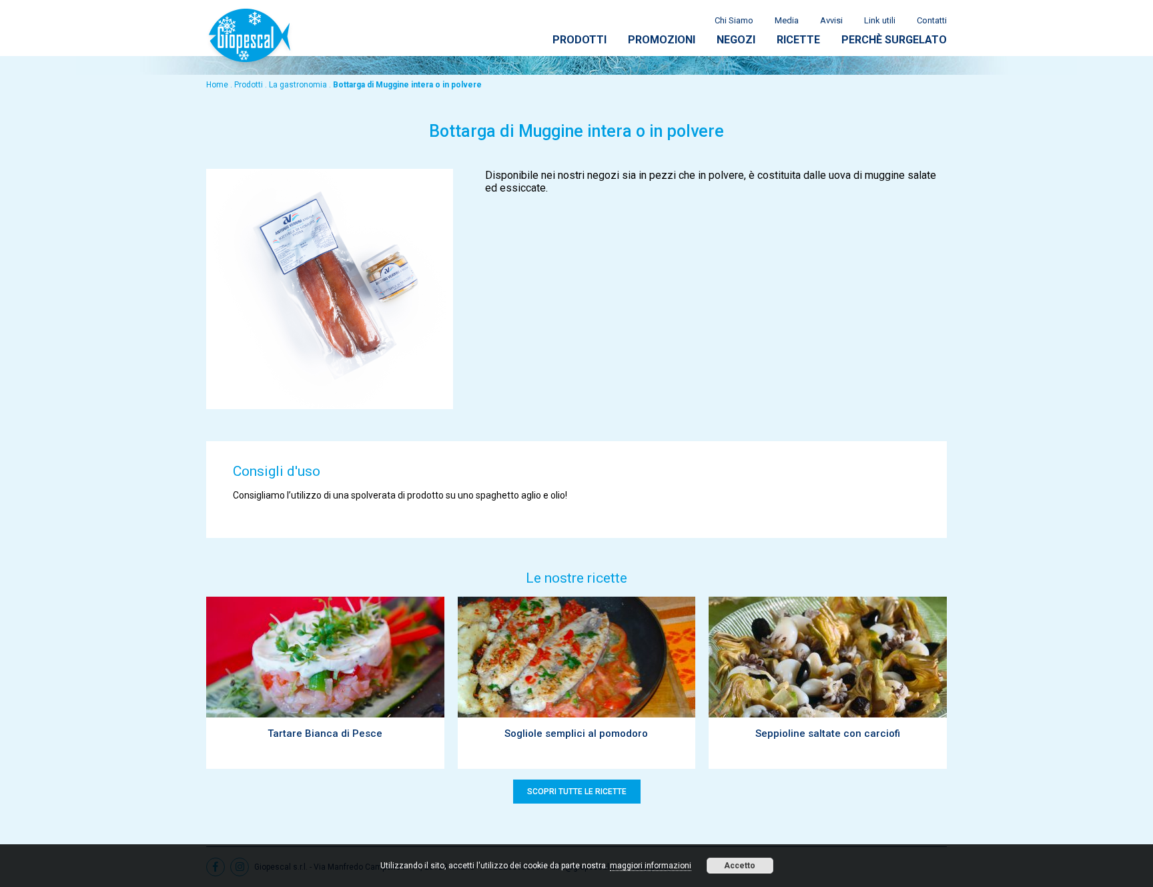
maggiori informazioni (650, 865)
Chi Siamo (734, 20)
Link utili (879, 20)
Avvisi (831, 20)
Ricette (798, 39)
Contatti (932, 20)
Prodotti (579, 39)
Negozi (736, 39)
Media (787, 20)
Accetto (739, 865)
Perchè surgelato (894, 39)
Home (217, 84)
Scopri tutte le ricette (577, 791)
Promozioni (661, 39)
